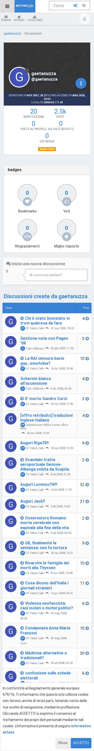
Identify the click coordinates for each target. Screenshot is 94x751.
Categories (34, 20)
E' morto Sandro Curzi (46, 398)
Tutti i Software (34, 348)
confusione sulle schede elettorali (45, 675)
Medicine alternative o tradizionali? (43, 655)
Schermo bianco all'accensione (35, 381)
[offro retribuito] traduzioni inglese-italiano (46, 418)
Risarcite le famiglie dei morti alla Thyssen (44, 565)
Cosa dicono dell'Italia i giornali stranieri (44, 585)
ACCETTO (81, 743)
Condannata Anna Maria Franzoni (45, 630)
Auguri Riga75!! (34, 443)
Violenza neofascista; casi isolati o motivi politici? (46, 605)
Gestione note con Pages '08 (44, 340)
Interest (19, 20)
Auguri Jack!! (32, 501)
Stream (6, 20)
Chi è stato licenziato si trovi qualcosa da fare (45, 320)
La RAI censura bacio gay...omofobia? (42, 360)
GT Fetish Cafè (34, 328)
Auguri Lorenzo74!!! (38, 484)
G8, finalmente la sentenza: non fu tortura (43, 545)
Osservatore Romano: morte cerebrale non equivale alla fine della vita (44, 523)
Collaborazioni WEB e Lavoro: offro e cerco (44, 426)
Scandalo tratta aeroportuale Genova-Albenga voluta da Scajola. (45, 464)
